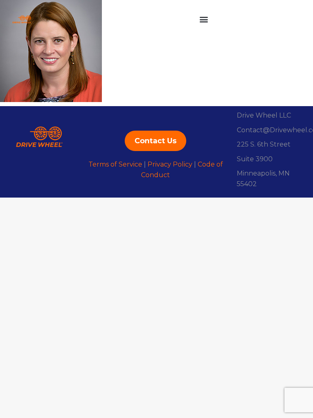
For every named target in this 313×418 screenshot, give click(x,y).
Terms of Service (115, 164)
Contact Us (155, 140)
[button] (203, 19)
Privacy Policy (170, 164)
